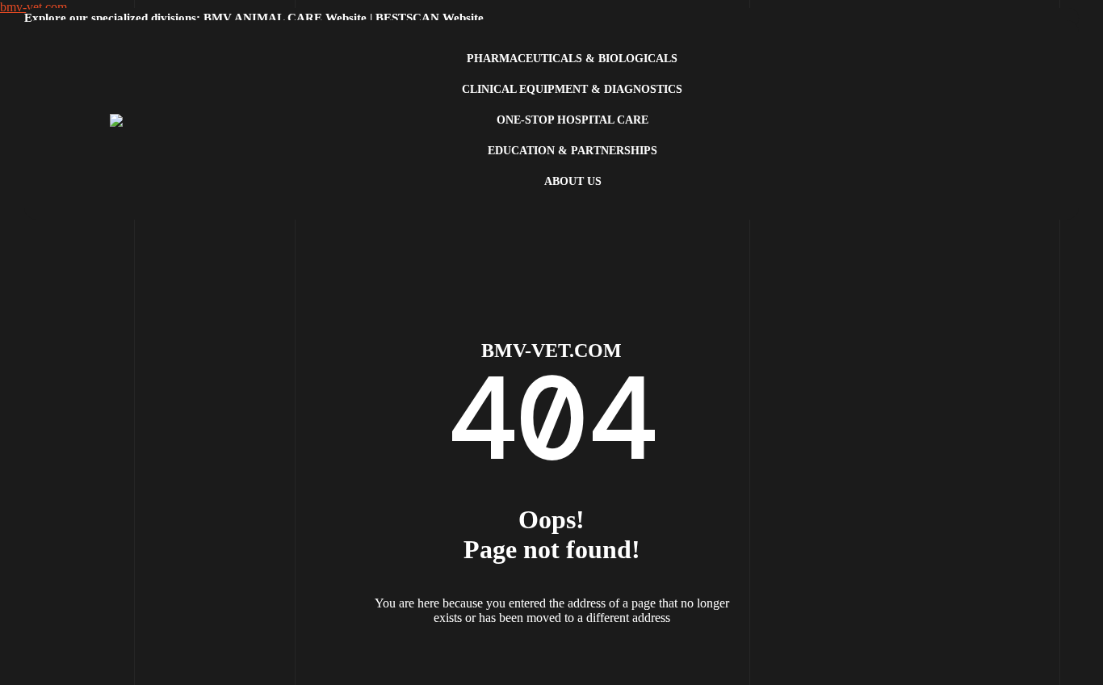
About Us (573, 181)
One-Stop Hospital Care (572, 120)
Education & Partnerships (572, 151)
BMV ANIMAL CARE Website (285, 17)
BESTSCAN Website (429, 17)
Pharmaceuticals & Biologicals (572, 59)
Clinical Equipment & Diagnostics (572, 89)
